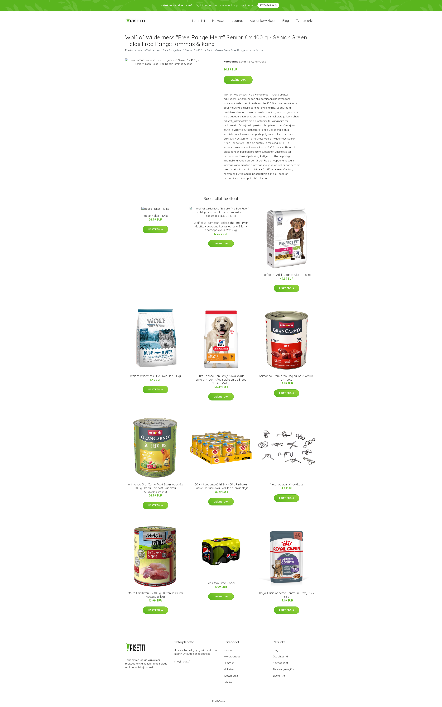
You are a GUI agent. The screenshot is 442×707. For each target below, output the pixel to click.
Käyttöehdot (280, 663)
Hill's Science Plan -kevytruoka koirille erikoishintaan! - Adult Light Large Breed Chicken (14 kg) (221, 379)
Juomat (237, 21)
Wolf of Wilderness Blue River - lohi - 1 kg (155, 376)
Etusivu (129, 50)
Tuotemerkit (304, 21)
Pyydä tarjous (268, 5)
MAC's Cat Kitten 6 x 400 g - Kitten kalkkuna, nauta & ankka (155, 594)
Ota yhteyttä (280, 656)
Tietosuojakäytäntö (284, 669)
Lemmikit (198, 21)
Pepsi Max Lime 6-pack (221, 583)
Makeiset (218, 21)
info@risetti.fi (182, 661)
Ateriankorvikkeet (262, 21)
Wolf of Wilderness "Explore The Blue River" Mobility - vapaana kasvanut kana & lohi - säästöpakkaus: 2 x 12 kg (221, 226)
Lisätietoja (238, 79)
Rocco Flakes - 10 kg (155, 215)
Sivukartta (279, 675)
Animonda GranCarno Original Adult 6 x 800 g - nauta (286, 377)
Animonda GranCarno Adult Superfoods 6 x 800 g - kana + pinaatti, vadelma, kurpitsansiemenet (155, 488)
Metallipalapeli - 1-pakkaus (286, 484)
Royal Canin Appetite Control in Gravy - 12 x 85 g (286, 594)
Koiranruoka (258, 61)
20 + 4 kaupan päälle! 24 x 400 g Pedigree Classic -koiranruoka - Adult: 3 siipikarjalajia (221, 486)
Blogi (285, 21)
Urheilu (228, 682)
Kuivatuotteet (232, 656)
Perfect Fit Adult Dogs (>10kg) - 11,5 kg (287, 274)
